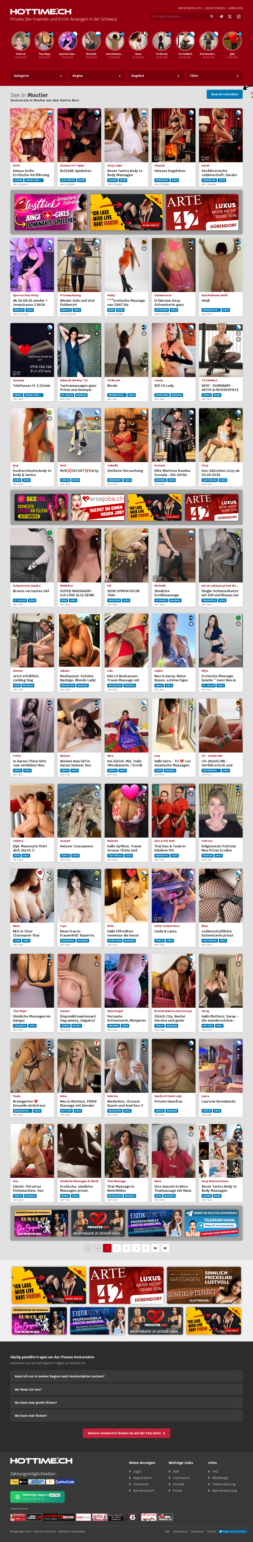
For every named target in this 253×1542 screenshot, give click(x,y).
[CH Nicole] (138, 41)
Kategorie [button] (21, 76)
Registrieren (215, 8)
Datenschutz (180, 1531)
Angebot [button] (137, 76)
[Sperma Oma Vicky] (44, 41)
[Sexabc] (51, 1517)
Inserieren (141, 1484)
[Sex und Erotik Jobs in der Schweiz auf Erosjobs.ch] (18, 1517)
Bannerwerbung (224, 1491)
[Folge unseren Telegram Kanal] (221, 16)
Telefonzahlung (223, 1484)
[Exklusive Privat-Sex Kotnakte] (98, 1223)
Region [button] (78, 76)
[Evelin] (232, 41)
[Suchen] (211, 16)
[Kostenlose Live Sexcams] (126, 212)
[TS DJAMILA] (161, 41)
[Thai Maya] (20, 41)
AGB (176, 1471)
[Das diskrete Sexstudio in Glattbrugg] (51, 212)
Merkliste (190, 8)
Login (137, 1471)
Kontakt (178, 1484)
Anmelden (235, 8)
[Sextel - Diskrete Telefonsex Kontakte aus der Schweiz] (41, 507)
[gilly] (208, 41)
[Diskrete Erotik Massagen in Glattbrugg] (204, 1285)
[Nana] (114, 41)
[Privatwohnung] (185, 41)
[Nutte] (149, 1517)
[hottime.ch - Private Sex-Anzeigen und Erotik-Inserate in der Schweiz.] (40, 11)
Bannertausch (144, 1491)
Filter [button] (194, 76)
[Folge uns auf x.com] (230, 16)
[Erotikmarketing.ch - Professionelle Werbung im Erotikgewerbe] (155, 1223)
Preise (177, 1491)
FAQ (215, 1471)
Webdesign (220, 1478)
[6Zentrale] (132, 1517)
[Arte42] (202, 212)
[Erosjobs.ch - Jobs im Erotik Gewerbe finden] (98, 507)
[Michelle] (67, 41)
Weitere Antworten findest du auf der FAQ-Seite (124, 1433)
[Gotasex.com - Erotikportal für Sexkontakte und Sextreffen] (100, 1517)
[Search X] (116, 1517)
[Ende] (165, 1248)
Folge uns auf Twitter (234, 1531)
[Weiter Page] (155, 1248)
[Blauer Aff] (41, 1223)
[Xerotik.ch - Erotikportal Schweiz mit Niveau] (67, 1517)
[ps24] (34, 1517)
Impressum (181, 1478)
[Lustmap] (83, 1517)
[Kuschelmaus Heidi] (91, 41)
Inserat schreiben (224, 94)
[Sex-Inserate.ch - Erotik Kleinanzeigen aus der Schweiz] (165, 1517)
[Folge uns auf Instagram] (238, 16)
